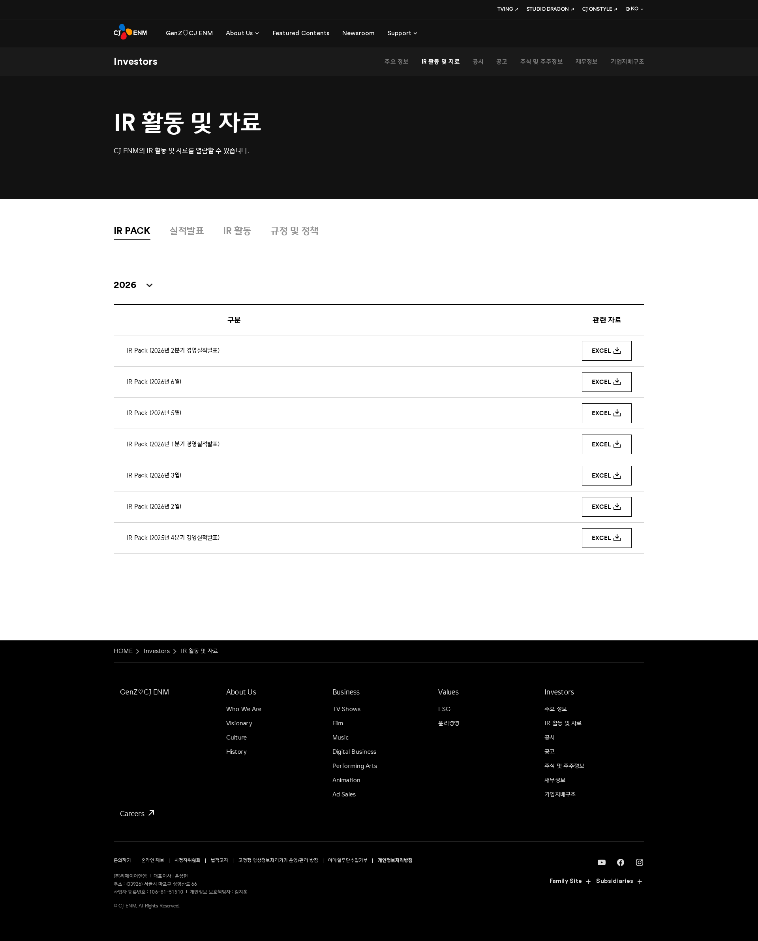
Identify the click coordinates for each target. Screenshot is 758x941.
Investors (157, 651)
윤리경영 (448, 723)
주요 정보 (397, 62)
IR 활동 (237, 231)
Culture (236, 738)
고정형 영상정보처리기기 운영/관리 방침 (278, 861)
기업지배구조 (627, 62)
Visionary (239, 723)
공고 (501, 62)
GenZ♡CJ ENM (144, 692)
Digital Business (354, 752)
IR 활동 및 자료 (441, 62)
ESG (444, 709)
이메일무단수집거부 (348, 861)
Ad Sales (344, 794)
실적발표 (186, 231)
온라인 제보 (153, 861)
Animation (346, 780)
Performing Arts (354, 766)
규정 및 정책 (294, 231)
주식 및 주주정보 (541, 62)
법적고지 (219, 861)
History (236, 752)
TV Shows (346, 709)
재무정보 (587, 62)
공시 (478, 62)
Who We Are (243, 709)
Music (340, 738)
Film (337, 723)
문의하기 (122, 861)
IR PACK (132, 231)
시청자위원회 (187, 861)
